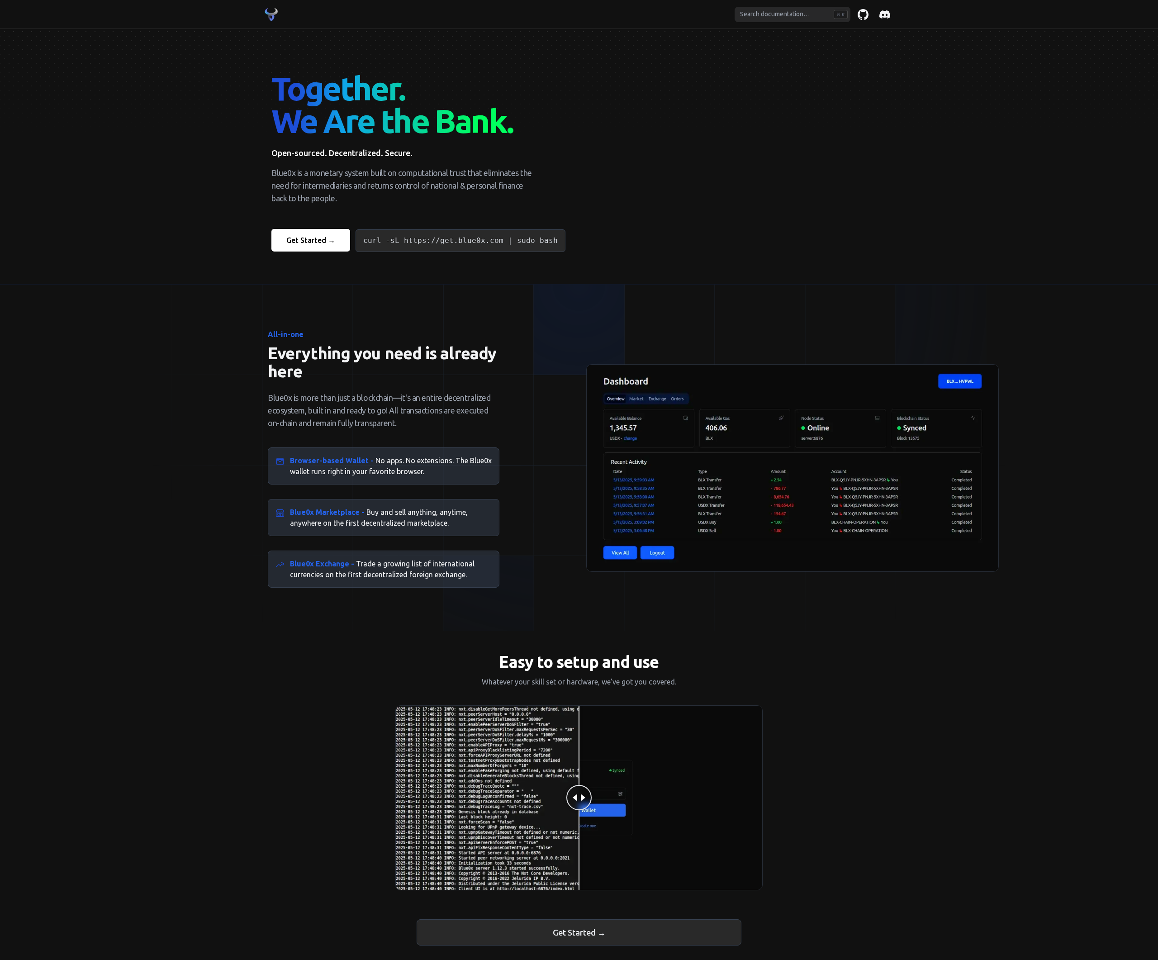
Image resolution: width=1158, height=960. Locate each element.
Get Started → (310, 240)
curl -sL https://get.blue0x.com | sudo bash (460, 240)
